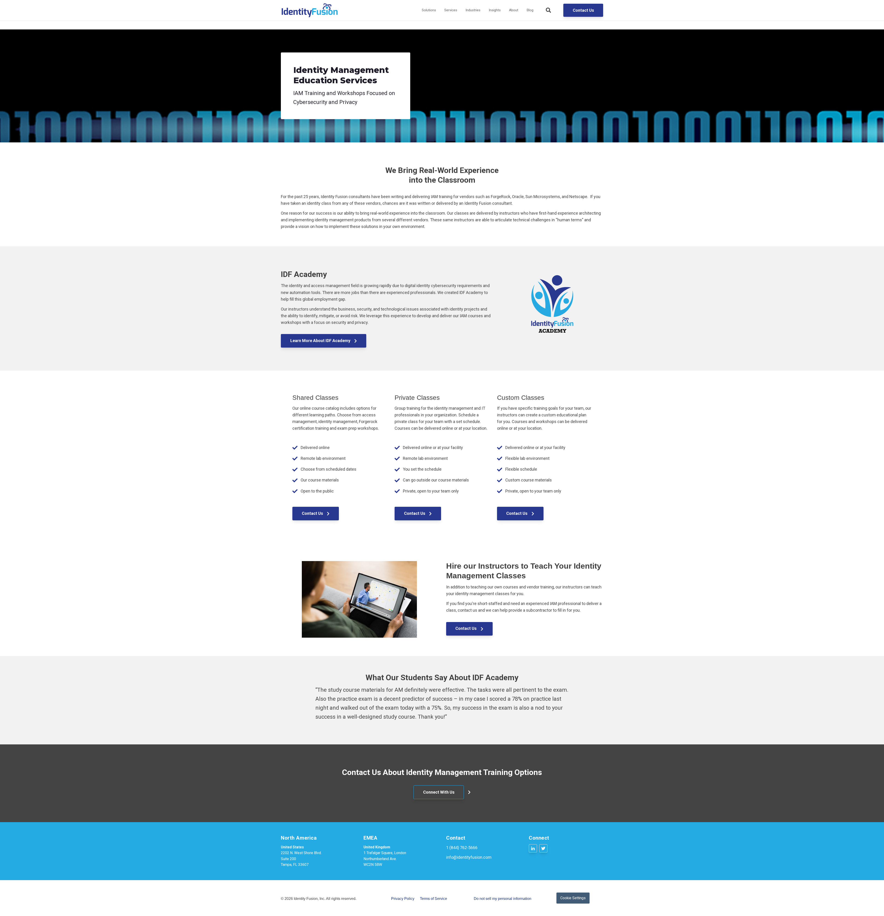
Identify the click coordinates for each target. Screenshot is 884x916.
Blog (529, 10)
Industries (472, 10)
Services (450, 10)
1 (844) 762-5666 (461, 847)
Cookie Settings (573, 898)
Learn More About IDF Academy (320, 340)
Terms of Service (433, 899)
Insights (495, 10)
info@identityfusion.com (468, 857)
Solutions (429, 10)
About (513, 10)
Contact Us (583, 10)
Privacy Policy (402, 899)
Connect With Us (438, 792)
